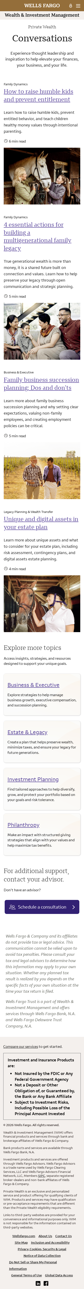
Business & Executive (33, 684)
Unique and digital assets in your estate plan (41, 523)
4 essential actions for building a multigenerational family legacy (37, 236)
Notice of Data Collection (42, 1255)
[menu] (78, 6)
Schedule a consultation (42, 907)
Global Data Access (59, 1275)
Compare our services (20, 1046)
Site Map (21, 1242)
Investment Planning (33, 779)
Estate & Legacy (27, 731)
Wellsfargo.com (23, 1236)
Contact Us (63, 1236)
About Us (45, 1236)
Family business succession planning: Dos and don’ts (41, 383)
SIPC (41, 1176)
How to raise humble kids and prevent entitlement (38, 95)
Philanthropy (23, 824)
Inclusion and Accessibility (50, 1242)
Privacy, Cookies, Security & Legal (42, 1249)
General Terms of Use (26, 1275)
